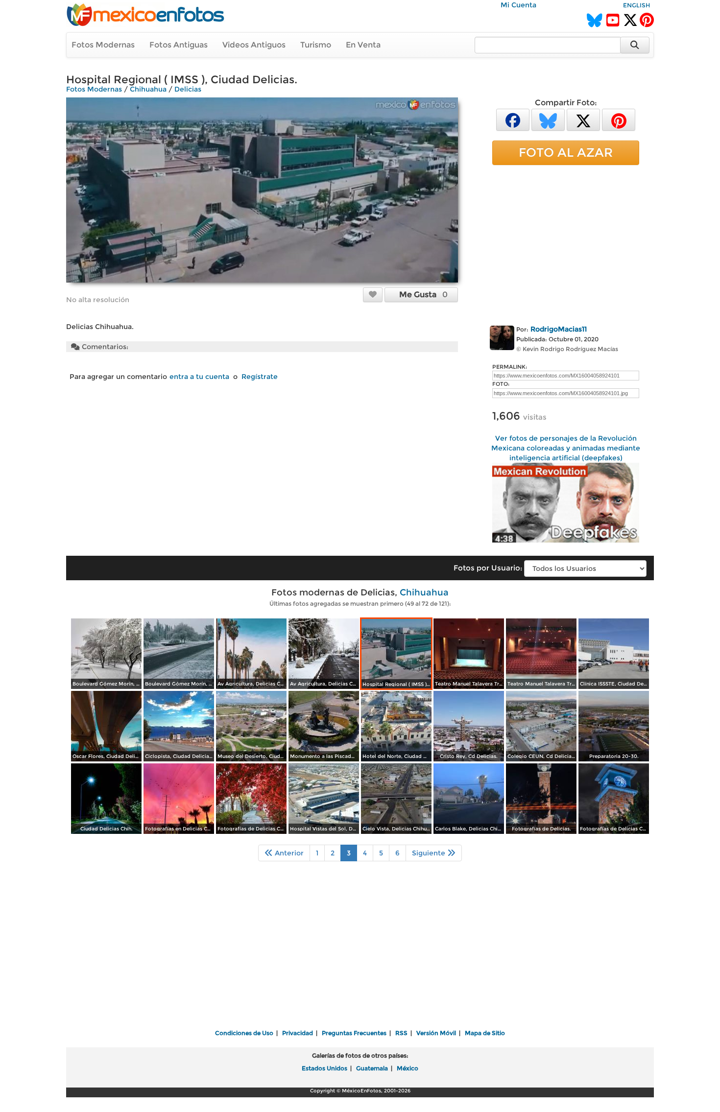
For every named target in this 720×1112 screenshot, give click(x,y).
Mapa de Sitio (485, 1033)
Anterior (288, 853)
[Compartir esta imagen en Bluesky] (548, 119)
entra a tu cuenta (199, 376)
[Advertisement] (565, 243)
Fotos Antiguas (178, 44)
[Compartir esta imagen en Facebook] (512, 119)
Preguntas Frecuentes (354, 1033)
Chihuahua (148, 89)
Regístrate (259, 376)
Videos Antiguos (254, 44)
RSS (401, 1033)
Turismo (315, 44)
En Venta (363, 44)
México (407, 1068)
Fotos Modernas (103, 44)
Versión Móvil (436, 1033)
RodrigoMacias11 (558, 329)
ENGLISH (636, 5)
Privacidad (297, 1033)
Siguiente (429, 853)
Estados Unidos (324, 1068)
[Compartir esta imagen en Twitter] (583, 119)
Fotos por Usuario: (488, 567)
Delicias (187, 89)
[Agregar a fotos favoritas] (373, 294)
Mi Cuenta (518, 4)
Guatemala (372, 1068)
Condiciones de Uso (244, 1033)
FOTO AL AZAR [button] (566, 152)
